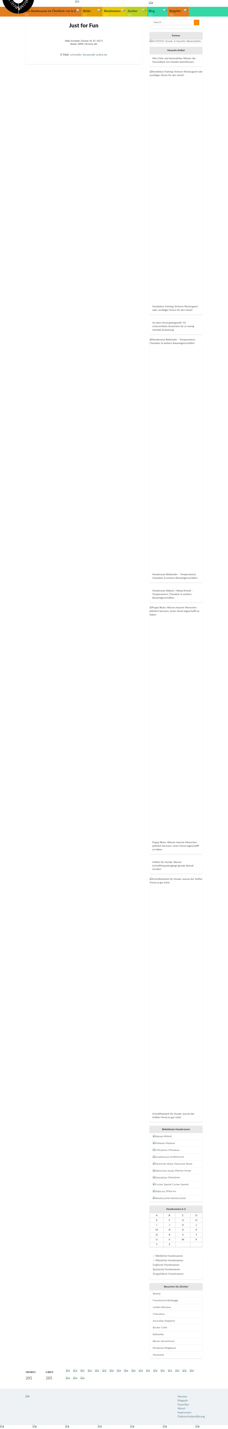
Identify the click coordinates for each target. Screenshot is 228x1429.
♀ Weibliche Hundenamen (168, 1256)
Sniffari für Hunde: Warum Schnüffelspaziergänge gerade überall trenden (173, 866)
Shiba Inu (170, 1191)
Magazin (183, 1400)
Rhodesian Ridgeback (164, 1348)
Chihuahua (173, 1150)
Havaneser (158, 1355)
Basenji (157, 1293)
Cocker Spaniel (180, 1184)
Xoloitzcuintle (178, 1198)
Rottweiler (158, 1334)
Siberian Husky (182, 1170)
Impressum (184, 1412)
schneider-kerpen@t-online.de (88, 54)
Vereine (182, 1396)
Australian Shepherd (164, 1321)
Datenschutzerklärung (191, 1416)
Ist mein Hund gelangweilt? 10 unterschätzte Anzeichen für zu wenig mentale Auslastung (173, 326)
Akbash (167, 1136)
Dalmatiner (173, 1177)
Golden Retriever (162, 1307)
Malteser (170, 1143)
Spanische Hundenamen (166, 1269)
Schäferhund (176, 1157)
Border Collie (160, 1327)
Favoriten (183, 1404)
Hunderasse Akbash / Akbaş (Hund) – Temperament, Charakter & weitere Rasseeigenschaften (172, 594)
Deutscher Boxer (183, 1164)
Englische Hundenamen (166, 1265)
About (181, 1408)
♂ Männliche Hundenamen (168, 1260)
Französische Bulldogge (165, 1300)
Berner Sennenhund (163, 1341)
